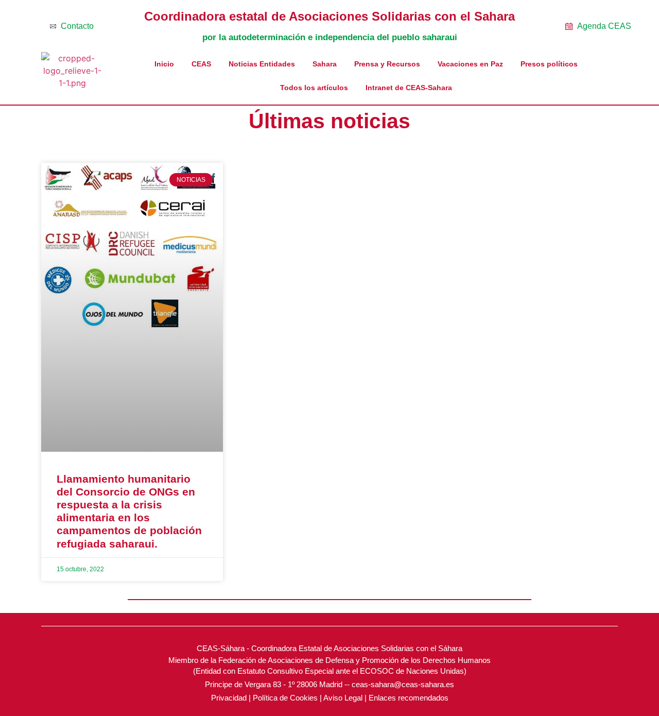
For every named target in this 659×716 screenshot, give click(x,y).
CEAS (201, 64)
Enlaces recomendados (408, 697)
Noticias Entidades (262, 64)
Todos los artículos (314, 87)
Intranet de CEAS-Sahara (409, 87)
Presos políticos (549, 64)
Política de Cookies (285, 697)
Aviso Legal (342, 697)
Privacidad (229, 697)
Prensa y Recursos (387, 64)
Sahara (325, 64)
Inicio (164, 64)
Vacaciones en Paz (470, 64)
